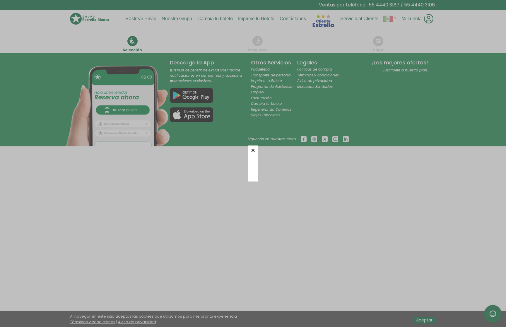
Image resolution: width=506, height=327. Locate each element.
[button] (253, 150)
